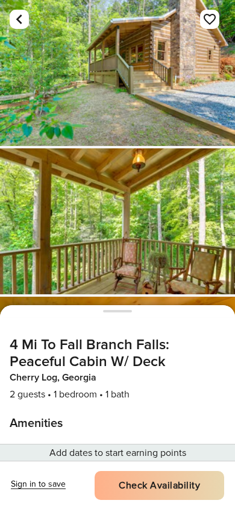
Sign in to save (38, 484)
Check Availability (159, 485)
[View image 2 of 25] (117, 221)
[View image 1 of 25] (117, 73)
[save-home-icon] (209, 19)
